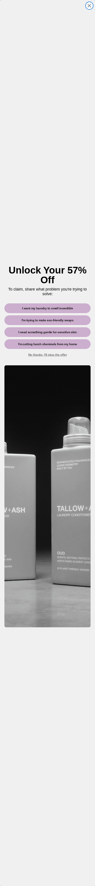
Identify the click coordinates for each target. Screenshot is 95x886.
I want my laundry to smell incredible (47, 308)
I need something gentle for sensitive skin (47, 332)
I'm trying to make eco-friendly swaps (47, 320)
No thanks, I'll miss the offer (47, 354)
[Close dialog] (89, 6)
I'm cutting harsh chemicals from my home (47, 344)
